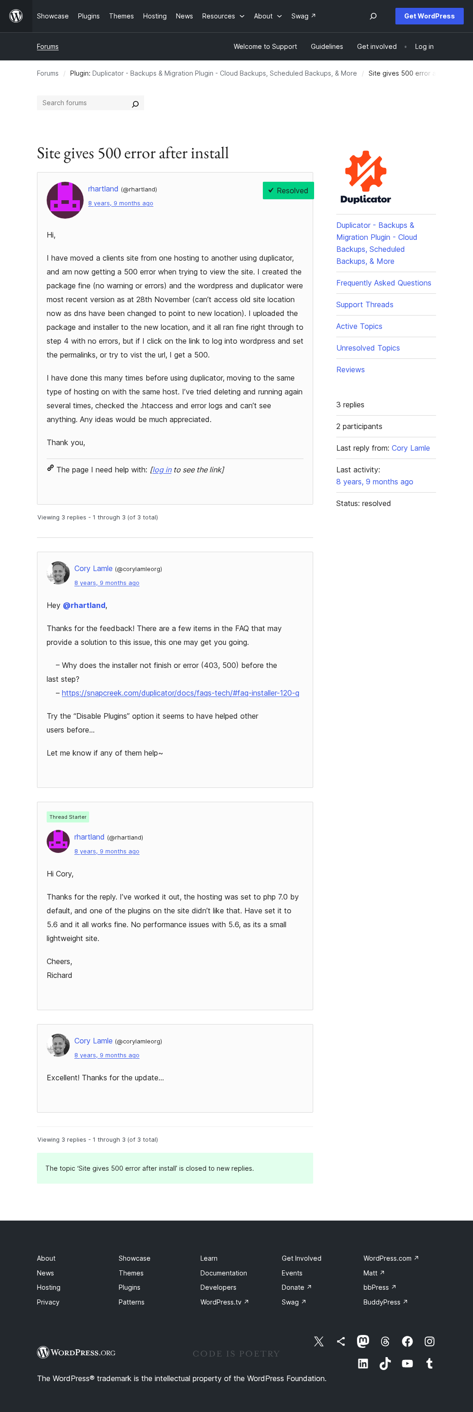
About (46, 1258)
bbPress (380, 1287)
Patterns (132, 1302)
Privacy (48, 1302)
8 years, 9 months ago (120, 203)
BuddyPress (386, 1302)
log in (161, 469)
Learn (209, 1258)
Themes (131, 1273)
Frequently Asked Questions (383, 282)
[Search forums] (135, 102)
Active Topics (359, 326)
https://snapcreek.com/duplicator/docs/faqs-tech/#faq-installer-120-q (180, 692)
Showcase (135, 1258)
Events (292, 1273)
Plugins (129, 1287)
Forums (48, 46)
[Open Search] (373, 16)
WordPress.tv (224, 1302)
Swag (294, 1302)
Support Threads (365, 304)
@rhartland (84, 605)
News (45, 1273)
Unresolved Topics (368, 347)
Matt (374, 1273)
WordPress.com (391, 1258)
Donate (297, 1287)
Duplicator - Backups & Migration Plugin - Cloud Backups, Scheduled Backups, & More (224, 73)
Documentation (223, 1273)
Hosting (49, 1287)
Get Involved (301, 1258)
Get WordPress (429, 16)
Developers (218, 1287)
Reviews (350, 369)
